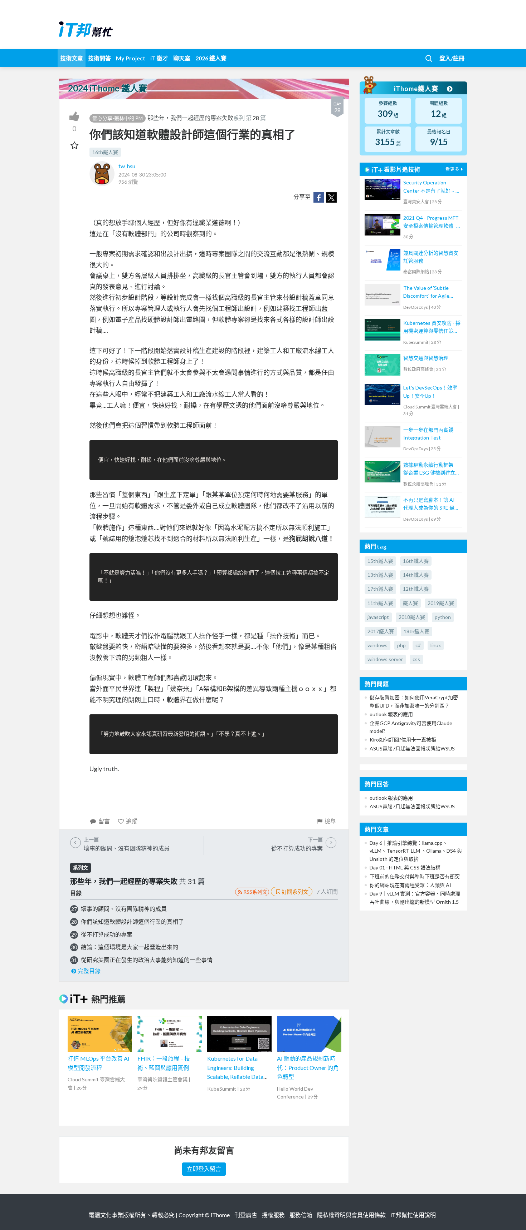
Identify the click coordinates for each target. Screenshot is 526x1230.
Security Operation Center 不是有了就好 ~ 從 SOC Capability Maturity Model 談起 (432, 187)
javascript (378, 617)
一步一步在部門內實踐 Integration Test (428, 434)
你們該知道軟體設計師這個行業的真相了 (132, 921)
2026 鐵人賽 (211, 58)
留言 (104, 821)
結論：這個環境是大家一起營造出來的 (129, 946)
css (416, 659)
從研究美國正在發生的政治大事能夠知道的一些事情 (147, 959)
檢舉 (330, 821)
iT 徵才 (159, 58)
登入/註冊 (451, 58)
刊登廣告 (245, 1214)
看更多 (452, 169)
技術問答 (99, 58)
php (401, 645)
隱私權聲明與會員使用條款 (351, 1214)
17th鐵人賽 (380, 589)
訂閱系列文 (295, 891)
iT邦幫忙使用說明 (413, 1214)
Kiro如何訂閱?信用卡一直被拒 (403, 739)
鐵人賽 (410, 603)
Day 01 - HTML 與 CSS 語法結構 (405, 867)
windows (377, 645)
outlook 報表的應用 (391, 714)
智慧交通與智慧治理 (425, 358)
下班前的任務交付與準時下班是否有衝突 (415, 876)
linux (435, 645)
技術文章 (71, 58)
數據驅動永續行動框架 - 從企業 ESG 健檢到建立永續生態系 (431, 469)
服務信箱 (300, 1214)
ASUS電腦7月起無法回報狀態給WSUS (412, 748)
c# (418, 645)
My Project (130, 58)
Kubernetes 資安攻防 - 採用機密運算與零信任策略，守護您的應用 (432, 327)
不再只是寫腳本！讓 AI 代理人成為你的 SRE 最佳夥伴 (431, 504)
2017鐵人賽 (380, 631)
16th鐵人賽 (105, 152)
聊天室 (181, 58)
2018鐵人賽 (412, 617)
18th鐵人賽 (416, 631)
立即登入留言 (204, 1168)
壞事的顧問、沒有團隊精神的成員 (124, 908)
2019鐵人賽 (441, 603)
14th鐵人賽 (416, 575)
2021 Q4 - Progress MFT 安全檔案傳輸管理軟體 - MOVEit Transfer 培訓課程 (431, 222)
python (443, 617)
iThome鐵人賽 (417, 89)
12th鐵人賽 (416, 589)
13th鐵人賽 (380, 575)
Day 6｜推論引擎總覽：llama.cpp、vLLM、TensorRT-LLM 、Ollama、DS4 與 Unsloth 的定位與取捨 (416, 851)
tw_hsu (126, 166)
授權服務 (273, 1214)
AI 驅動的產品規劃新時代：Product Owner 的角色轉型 (308, 1067)
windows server (385, 659)
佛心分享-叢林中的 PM (117, 118)
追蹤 (131, 821)
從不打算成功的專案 (106, 934)
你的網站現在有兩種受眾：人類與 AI (410, 885)
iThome (220, 1214)
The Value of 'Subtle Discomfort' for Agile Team (426, 292)
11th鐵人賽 (380, 603)
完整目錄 (89, 970)
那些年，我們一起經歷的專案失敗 (190, 117)
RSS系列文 (255, 892)
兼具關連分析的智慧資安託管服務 (430, 257)
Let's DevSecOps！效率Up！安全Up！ (430, 391)
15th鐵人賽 (380, 561)
